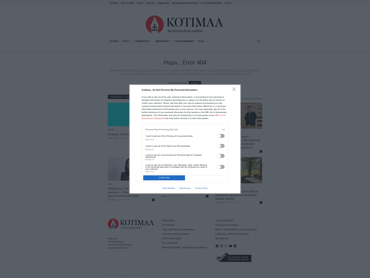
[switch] (221, 136)
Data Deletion (168, 188)
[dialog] (185, 139)
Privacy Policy (201, 188)
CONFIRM (164, 178)
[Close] (235, 90)
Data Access (185, 188)
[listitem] (185, 129)
